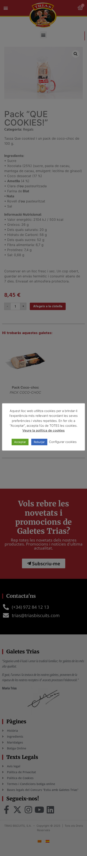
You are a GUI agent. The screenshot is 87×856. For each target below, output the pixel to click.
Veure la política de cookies (43, 430)
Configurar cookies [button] (63, 442)
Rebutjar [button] (39, 442)
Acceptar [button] (20, 442)
